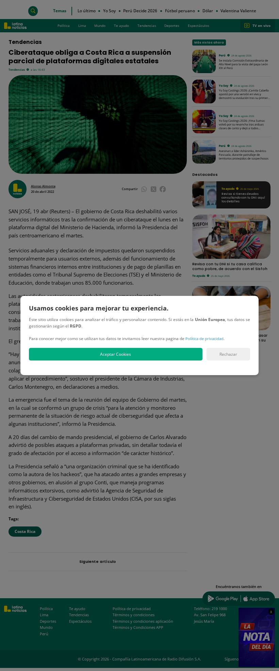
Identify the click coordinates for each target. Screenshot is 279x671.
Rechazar (228, 354)
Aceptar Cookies (115, 354)
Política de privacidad (204, 338)
